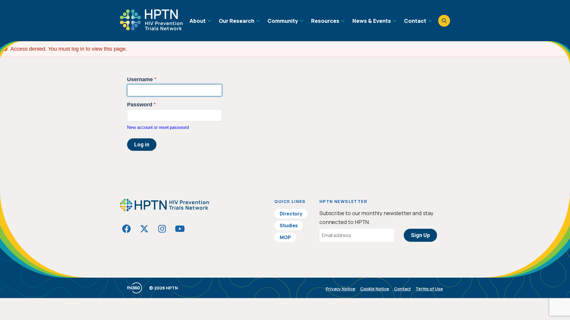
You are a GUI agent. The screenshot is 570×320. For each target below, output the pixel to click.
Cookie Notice (374, 289)
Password (139, 105)
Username (140, 79)
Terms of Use (429, 289)
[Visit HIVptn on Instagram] (162, 228)
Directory (291, 213)
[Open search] (444, 21)
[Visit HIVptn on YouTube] (179, 228)
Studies (289, 225)
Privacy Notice (340, 289)
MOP (285, 237)
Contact (402, 289)
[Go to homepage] (151, 28)
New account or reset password (158, 127)
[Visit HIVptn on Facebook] (126, 228)
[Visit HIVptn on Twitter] (144, 228)
